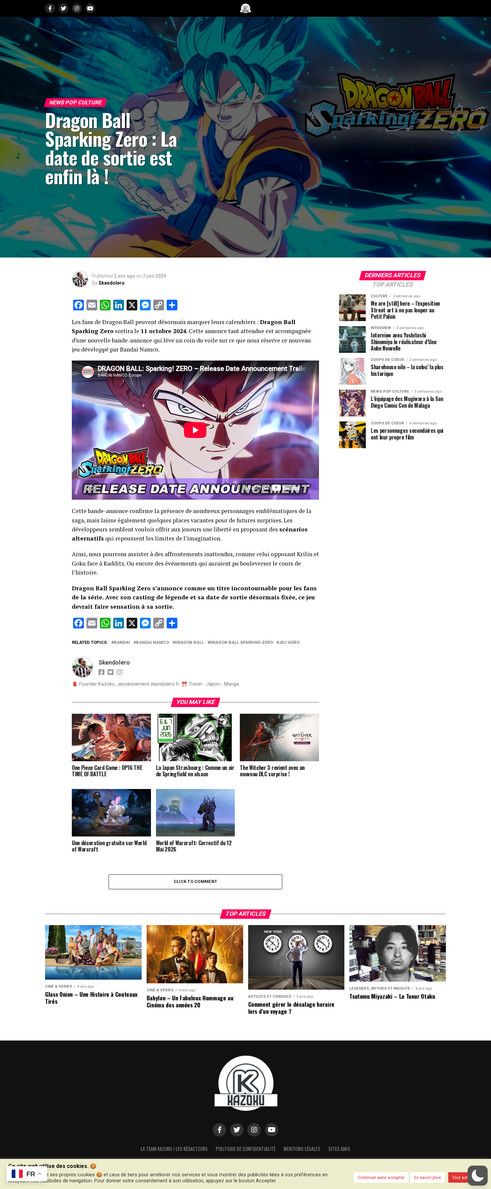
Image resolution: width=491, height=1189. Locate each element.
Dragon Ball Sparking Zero (241, 642)
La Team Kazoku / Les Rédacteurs (174, 1148)
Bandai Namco (152, 642)
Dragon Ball (189, 642)
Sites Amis (339, 1148)
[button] (478, 1176)
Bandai (122, 642)
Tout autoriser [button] (465, 1177)
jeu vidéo (289, 642)
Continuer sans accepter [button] (381, 1177)
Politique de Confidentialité (246, 1148)
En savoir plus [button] (427, 1177)
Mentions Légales (302, 1148)
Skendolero (112, 283)
